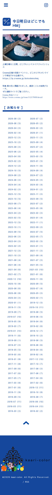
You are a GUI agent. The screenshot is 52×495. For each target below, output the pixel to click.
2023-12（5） (15, 194)
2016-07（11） (14, 401)
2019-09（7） (15, 312)
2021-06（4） (15, 264)
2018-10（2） (37, 335)
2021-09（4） (37, 255)
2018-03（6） (15, 354)
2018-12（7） (37, 331)
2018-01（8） (15, 359)
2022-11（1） (37, 222)
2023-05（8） (37, 208)
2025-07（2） (37, 147)
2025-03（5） (37, 156)
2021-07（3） (37, 260)
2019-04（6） (37, 321)
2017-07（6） (15, 373)
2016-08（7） (37, 397)
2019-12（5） (37, 302)
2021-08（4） (15, 260)
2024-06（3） (15, 180)
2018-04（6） (37, 349)
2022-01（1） (37, 246)
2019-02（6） (37, 326)
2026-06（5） (15, 123)
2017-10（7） (37, 364)
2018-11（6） (15, 335)
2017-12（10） (36, 359)
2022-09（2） (37, 227)
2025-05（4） (37, 151)
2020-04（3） (15, 297)
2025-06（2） (15, 151)
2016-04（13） (36, 406)
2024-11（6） (37, 165)
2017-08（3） (37, 368)
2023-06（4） (15, 208)
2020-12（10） (14, 279)
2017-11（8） (15, 364)
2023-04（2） (15, 213)
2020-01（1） (15, 302)
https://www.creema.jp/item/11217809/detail (23, 97)
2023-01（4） (37, 217)
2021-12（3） (15, 250)
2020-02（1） (37, 297)
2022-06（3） (15, 236)
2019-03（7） (15, 326)
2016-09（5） (15, 397)
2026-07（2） (37, 118)
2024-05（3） (37, 180)
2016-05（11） (14, 406)
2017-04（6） (37, 378)
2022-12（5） (15, 222)
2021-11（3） (37, 250)
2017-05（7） (15, 378)
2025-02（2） (15, 161)
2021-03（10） (36, 269)
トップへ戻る (26, 423)
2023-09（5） (37, 198)
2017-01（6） (15, 387)
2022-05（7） (37, 236)
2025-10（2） (15, 142)
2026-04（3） (15, 128)
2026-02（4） (15, 132)
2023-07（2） (37, 203)
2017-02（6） (37, 382)
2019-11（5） (15, 307)
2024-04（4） (15, 184)
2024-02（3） (15, 189)
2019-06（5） (37, 316)
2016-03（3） (15, 411)
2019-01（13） (14, 331)
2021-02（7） (15, 274)
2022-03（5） (37, 241)
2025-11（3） (37, 137)
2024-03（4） (37, 184)
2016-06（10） (36, 401)
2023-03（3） (37, 213)
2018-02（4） (37, 354)
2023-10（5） (15, 198)
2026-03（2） (37, 128)
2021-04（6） (15, 269)
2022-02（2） (15, 246)
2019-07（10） (14, 316)
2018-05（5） (15, 349)
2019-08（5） (37, 312)
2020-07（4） (37, 288)
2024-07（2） (37, 175)
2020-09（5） (37, 283)
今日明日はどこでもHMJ (29, 23)
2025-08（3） (15, 147)
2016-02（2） (37, 411)
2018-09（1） (15, 340)
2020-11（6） (37, 279)
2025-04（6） (15, 156)
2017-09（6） (15, 368)
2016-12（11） (36, 387)
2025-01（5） (37, 161)
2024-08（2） (15, 175)
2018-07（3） (15, 345)
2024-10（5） (15, 170)
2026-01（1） (37, 132)
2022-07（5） (37, 231)
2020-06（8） (15, 293)
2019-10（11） (36, 307)
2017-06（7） (37, 373)
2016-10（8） (37, 392)
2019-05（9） (15, 321)
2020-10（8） (15, 283)
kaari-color (16, 477)
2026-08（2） (15, 118)
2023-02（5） (15, 217)
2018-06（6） (37, 345)
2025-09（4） (37, 142)
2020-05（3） (37, 293)
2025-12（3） (15, 137)
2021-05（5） (37, 264)
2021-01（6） (37, 274)
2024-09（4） (37, 170)
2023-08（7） (15, 203)
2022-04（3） (15, 241)
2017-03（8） (15, 382)
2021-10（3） (15, 255)
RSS (27, 481)
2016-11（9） (15, 392)
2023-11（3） (37, 194)
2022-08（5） (15, 231)
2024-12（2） (15, 165)
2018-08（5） (37, 340)
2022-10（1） (15, 227)
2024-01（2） (37, 189)
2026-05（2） (37, 123)
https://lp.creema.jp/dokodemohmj (21, 78)
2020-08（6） (15, 288)
